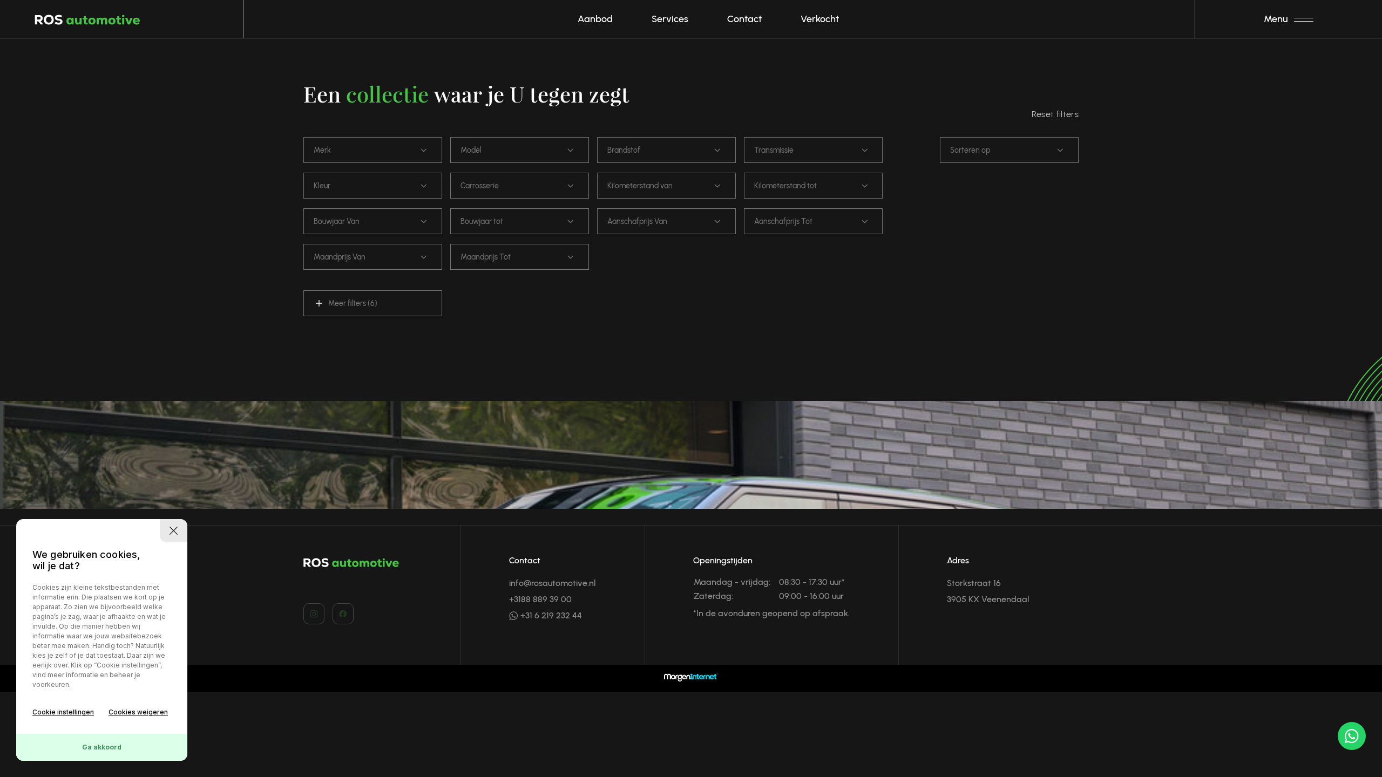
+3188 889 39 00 (540, 599)
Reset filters (1055, 114)
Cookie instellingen (63, 712)
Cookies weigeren (138, 712)
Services (670, 19)
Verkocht (820, 19)
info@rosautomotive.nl (552, 583)
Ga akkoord (101, 747)
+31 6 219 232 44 (550, 615)
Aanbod (595, 19)
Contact (744, 19)
